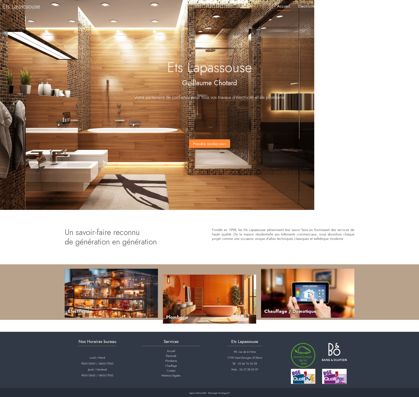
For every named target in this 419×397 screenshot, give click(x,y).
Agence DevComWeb (197, 393)
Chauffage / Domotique (290, 311)
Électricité (306, 6)
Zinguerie (383, 6)
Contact (405, 6)
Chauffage (357, 6)
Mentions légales (171, 376)
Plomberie (332, 6)
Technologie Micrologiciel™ (219, 393)
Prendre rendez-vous (209, 143)
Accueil (283, 6)
